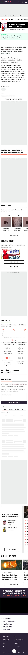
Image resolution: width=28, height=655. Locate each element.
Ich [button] (22, 409)
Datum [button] (6, 415)
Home (2, 15)
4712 (10, 524)
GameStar (16, 643)
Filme (6, 15)
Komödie (5, 96)
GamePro (5, 647)
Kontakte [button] (11, 409)
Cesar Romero (5, 53)
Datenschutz (6, 639)
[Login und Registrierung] (22, 2)
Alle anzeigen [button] (14, 235)
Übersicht (4, 19)
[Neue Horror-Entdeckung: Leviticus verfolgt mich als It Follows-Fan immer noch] (11, 565)
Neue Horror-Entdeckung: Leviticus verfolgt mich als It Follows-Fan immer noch (11, 577)
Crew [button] (19, 215)
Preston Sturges (5, 51)
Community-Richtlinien (19, 384)
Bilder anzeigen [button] (14, 266)
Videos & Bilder (7, 241)
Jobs (4, 643)
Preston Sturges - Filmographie (12, 521)
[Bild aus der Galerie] (10, 254)
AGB (15, 636)
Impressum (6, 636)
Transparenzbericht (19, 639)
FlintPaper (12, 530)
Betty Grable (16, 51)
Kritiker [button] (17, 409)
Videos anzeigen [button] (14, 262)
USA (3, 89)
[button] (3, 653)
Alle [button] (5, 409)
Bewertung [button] (21, 415)
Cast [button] (9, 215)
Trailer (17, 19)
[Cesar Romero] (17, 222)
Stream (11, 19)
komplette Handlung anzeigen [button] (14, 99)
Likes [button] (14, 415)
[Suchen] (19, 2)
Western (11, 96)
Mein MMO (17, 647)
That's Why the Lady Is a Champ (14, 596)
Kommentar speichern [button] (14, 402)
